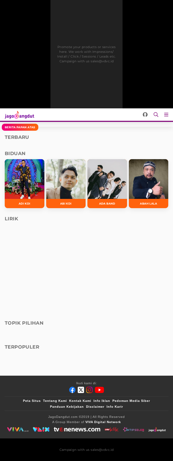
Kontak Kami (80, 401)
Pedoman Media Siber (131, 401)
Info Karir (115, 406)
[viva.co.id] (17, 429)
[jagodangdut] (157, 429)
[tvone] (77, 429)
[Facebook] (72, 390)
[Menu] (167, 114)
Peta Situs (32, 401)
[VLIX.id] (41, 429)
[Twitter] (81, 390)
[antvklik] (111, 429)
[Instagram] (89, 390)
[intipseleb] (133, 429)
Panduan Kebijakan (67, 406)
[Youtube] (99, 390)
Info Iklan (101, 401)
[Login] (145, 114)
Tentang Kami (55, 401)
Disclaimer (95, 406)
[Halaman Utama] (18, 114)
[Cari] (156, 114)
